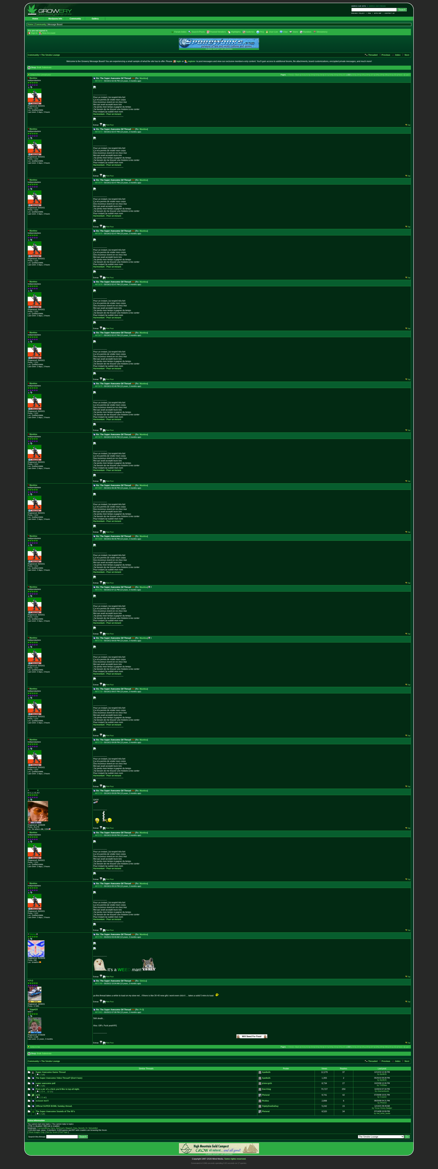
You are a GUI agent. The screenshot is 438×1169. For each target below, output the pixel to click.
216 (321, 75)
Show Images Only (36, 1132)
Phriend (265, 1095)
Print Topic (63, 1132)
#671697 (98, 488)
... (46, 1092)
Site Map (377, 13)
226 (367, 75)
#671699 (98, 539)
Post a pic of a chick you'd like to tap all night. (58, 1089)
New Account (48, 33)
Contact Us (389, 13)
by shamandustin (382, 1091)
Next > (401, 75)
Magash (69, 1128)
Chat (285, 32)
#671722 (98, 886)
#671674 (98, 183)
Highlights (236, 32)
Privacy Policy (358, 13)
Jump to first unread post (40, 75)
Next (406, 55)
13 (51, 1092)
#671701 (98, 590)
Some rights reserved (235, 1159)
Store (295, 32)
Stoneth (81, 1128)
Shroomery (322, 32)
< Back (297, 75)
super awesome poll (45, 1083)
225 (362, 75)
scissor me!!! (42, 1101)
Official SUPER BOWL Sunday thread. (54, 1106)
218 (330, 75)
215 (316, 75)
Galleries (250, 32)
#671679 (98, 437)
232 (395, 75)
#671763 (98, 937)
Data (75, 1128)
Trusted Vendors (218, 32)
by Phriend (382, 1103)
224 (358, 75)
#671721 (98, 835)
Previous (385, 55)
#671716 (98, 641)
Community (75, 18)
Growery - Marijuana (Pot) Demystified (51, 9)
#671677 (98, 335)
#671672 (98, 81)
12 (48, 1092)
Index (398, 55)
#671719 (98, 742)
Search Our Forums (377, 6)
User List (273, 32)
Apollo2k (266, 1072)
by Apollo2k (382, 1074)
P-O (141, 1009)
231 (390, 75)
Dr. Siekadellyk (92, 1128)
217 (325, 75)
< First (289, 75)
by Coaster (382, 1097)
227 (371, 75)
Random (307, 32)
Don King (266, 1089)
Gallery (95, 18)
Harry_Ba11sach (57, 1128)
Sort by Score (51, 1132)
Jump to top (35, 1047)
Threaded (372, 55)
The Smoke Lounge (50, 55)
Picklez (265, 1101)
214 (311, 75)
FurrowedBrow (43, 1128)
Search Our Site (359, 6)
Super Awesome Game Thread (51, 1072)
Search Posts (198, 32)
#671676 (98, 284)
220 (339, 75)
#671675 (98, 233)
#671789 (98, 983)
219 (335, 75)
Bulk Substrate (44, 67)
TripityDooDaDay (270, 1106)
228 (376, 75)
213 (307, 75)
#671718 (98, 691)
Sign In (34, 33)
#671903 (98, 1012)
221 (344, 75)
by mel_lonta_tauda (382, 1113)
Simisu (143, 981)
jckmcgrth (267, 1083)
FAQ (369, 13)
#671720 (98, 793)
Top (408, 125)
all (43, 1075)
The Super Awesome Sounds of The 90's (55, 1111)
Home (35, 18)
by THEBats (382, 1085)
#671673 (98, 132)
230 (385, 75)
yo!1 (38, 1095)
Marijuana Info (55, 18)
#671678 (98, 386)
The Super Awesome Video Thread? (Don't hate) (59, 1078)
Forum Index (180, 32)
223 (353, 75)
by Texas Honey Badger (382, 1108)
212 (302, 75)
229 (381, 75)
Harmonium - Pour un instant (107, 114)
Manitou (143, 78)
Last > (407, 75)
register (192, 61)
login (178, 61)
